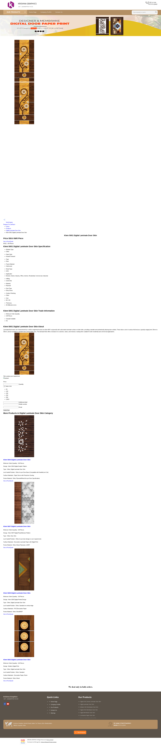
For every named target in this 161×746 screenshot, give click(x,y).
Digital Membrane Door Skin (87, 712)
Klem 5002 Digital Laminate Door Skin (16, 660)
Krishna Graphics (27, 4)
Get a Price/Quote (8, 241)
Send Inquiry (9, 222)
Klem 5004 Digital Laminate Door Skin (16, 460)
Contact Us (58, 12)
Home (7, 226)
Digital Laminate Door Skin (13, 230)
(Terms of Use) (49, 739)
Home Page (32, 12)
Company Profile (46, 12)
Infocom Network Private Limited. (48, 742)
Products (8, 228)
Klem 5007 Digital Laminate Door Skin (16, 526)
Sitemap (53, 713)
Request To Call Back (9, 224)
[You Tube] (8, 705)
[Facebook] (5, 705)
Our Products (13, 12)
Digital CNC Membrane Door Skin (89, 710)
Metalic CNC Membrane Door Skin (89, 707)
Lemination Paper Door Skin (87, 715)
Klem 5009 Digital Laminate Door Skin (16, 593)
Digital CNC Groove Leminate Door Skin (90, 701)
